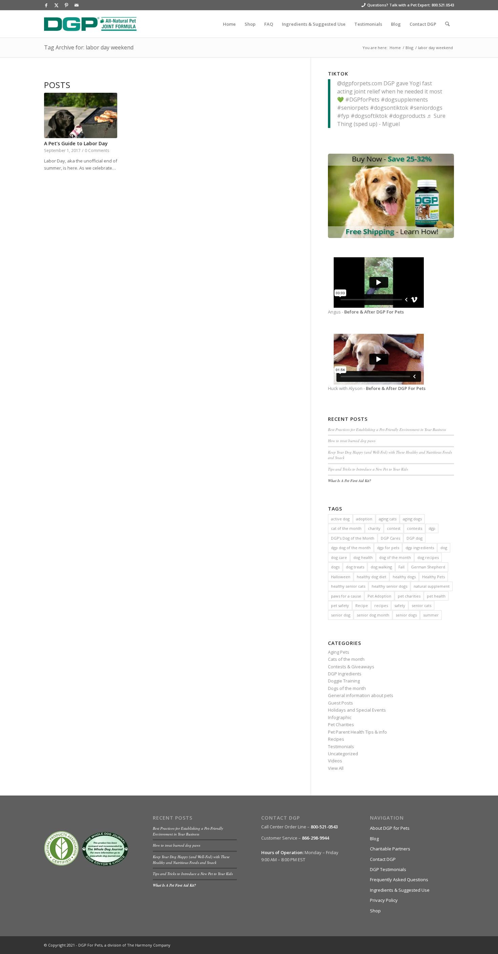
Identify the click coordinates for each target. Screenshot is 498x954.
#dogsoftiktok (369, 116)
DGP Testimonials (388, 869)
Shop (375, 911)
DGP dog (414, 538)
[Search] (447, 24)
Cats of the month (346, 659)
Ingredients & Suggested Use (400, 890)
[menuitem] (229, 24)
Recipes (336, 739)
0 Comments (97, 150)
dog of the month (395, 557)
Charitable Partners (390, 849)
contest (393, 528)
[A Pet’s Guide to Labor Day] (80, 115)
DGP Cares (390, 538)
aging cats (387, 518)
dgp (432, 528)
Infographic (339, 717)
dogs (335, 566)
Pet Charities (341, 724)
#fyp (343, 116)
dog (443, 547)
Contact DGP (383, 859)
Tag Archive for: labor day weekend (88, 47)
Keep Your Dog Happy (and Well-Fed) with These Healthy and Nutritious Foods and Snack (191, 859)
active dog (340, 518)
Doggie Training (344, 681)
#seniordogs (426, 107)
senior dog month (373, 614)
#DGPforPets (362, 99)
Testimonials (341, 746)
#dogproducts (407, 116)
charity (374, 528)
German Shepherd (428, 566)
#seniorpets (353, 107)
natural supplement (432, 586)
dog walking (381, 566)
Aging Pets (338, 652)
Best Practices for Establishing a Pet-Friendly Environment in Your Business (387, 429)
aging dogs (412, 518)
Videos (335, 761)
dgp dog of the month (351, 547)
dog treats (355, 566)
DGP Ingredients (344, 674)
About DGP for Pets (390, 828)
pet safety (340, 605)
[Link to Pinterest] (66, 5)
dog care (339, 557)
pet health (436, 596)
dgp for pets (388, 547)
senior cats (421, 605)
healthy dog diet (371, 576)
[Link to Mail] (76, 5)
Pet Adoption (379, 596)
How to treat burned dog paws (351, 440)
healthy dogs (404, 576)
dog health (363, 557)
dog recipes (428, 557)
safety (399, 605)
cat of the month (346, 528)
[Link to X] (56, 5)
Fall (401, 566)
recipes (381, 605)
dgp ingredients (420, 547)
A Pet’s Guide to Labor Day (76, 143)
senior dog (340, 614)
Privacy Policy (384, 900)
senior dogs (406, 614)
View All (336, 768)
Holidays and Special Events (357, 710)
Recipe (361, 605)
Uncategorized (343, 754)
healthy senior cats (348, 586)
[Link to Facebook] (46, 5)
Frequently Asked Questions (399, 879)
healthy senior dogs (389, 586)
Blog (374, 839)
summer (431, 614)
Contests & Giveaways (351, 667)
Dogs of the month (347, 688)
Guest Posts (340, 703)
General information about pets (360, 695)
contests (414, 528)
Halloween (340, 576)
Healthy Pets (433, 576)
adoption (364, 518)
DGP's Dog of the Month (352, 538)
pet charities (409, 596)
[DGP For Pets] (90, 24)
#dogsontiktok (389, 107)
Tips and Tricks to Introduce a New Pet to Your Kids (368, 469)
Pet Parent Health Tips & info (357, 732)
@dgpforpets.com (359, 83)
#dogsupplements (404, 99)
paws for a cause (346, 596)
